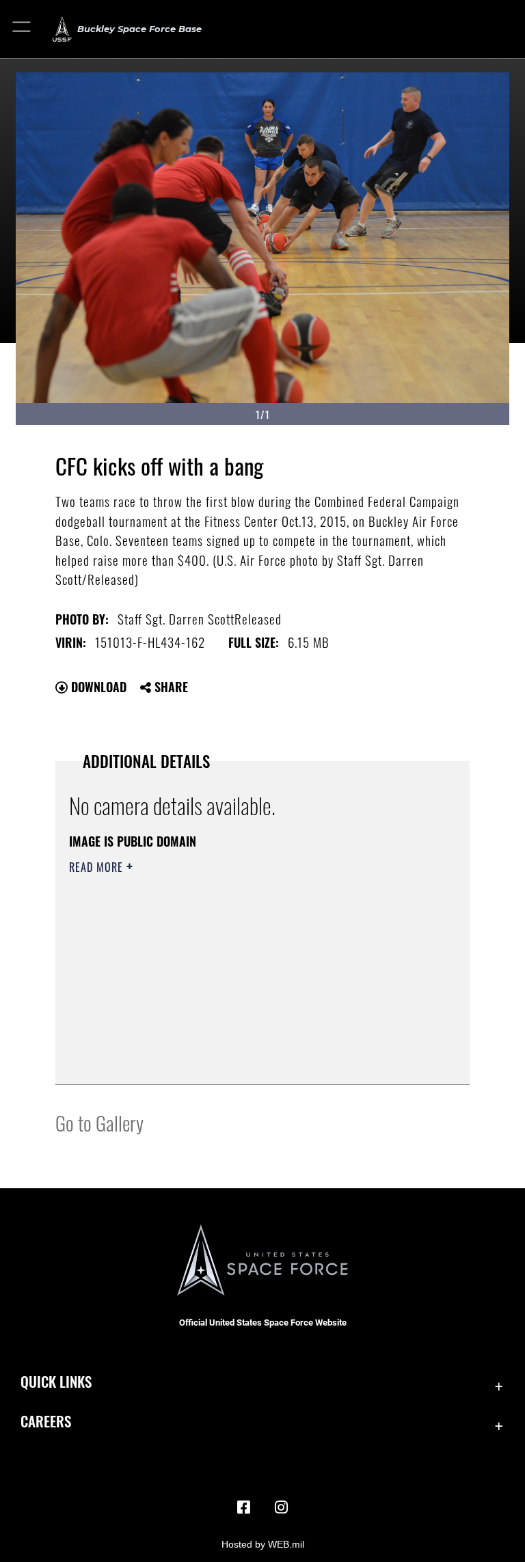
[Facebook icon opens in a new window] (243, 1507)
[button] (22, 29)
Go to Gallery (99, 1122)
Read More (97, 867)
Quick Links (56, 1381)
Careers (46, 1420)
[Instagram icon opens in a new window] (281, 1507)
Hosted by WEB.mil (262, 1544)
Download (97, 687)
